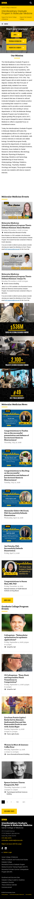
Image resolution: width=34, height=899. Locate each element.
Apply (15, 35)
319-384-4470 (6, 838)
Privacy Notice (5, 894)
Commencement (7, 887)
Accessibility (28, 894)
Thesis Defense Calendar (9, 885)
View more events (9, 811)
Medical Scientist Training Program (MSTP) (15, 867)
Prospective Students (15, 47)
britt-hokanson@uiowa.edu (12, 249)
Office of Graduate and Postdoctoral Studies (15, 859)
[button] (30, 3)
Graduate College (7, 862)
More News (7, 600)
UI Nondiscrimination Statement (17, 894)
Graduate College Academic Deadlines (13, 880)
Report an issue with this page (12, 844)
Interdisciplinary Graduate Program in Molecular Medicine (17, 12)
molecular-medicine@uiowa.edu (12, 840)
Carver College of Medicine (9, 7)
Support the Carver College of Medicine (9, 18)
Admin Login (7, 852)
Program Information (15, 41)
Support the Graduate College (26, 18)
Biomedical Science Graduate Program (13, 864)
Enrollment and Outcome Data (11, 877)
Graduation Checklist (8, 882)
